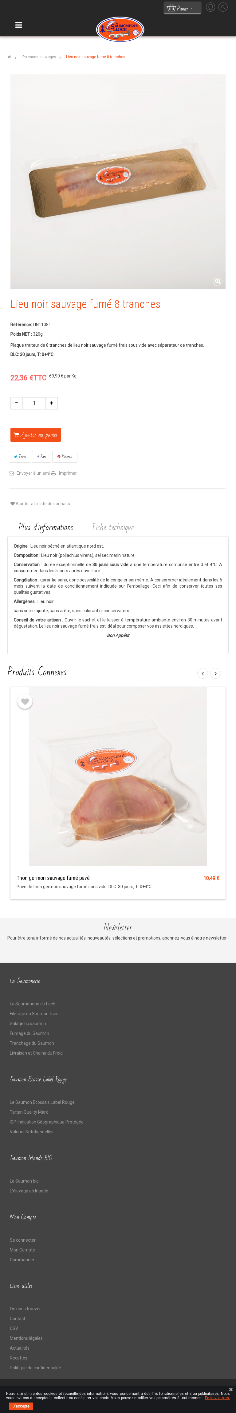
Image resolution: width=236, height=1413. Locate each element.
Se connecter (23, 1240)
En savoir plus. (217, 1398)
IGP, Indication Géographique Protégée (47, 1122)
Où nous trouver (25, 1308)
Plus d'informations (45, 527)
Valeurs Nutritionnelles (31, 1131)
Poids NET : (21, 334)
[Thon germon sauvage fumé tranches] (118, 775)
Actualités (20, 1348)
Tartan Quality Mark (29, 1112)
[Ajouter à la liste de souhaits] (25, 701)
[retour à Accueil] (9, 57)
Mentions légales (26, 1338)
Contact (17, 1318)
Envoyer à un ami (33, 473)
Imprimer (68, 473)
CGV (14, 1328)
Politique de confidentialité (35, 1367)
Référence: (21, 324)
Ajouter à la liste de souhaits (42, 503)
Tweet (21, 456)
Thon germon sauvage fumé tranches (58, 878)
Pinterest (66, 456)
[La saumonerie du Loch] (119, 28)
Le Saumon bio (24, 1181)
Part (42, 456)
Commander (22, 1259)
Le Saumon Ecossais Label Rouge (42, 1102)
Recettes (18, 1357)
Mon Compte (22, 1249)
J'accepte (21, 1406)
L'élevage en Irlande (29, 1190)
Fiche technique (113, 527)
